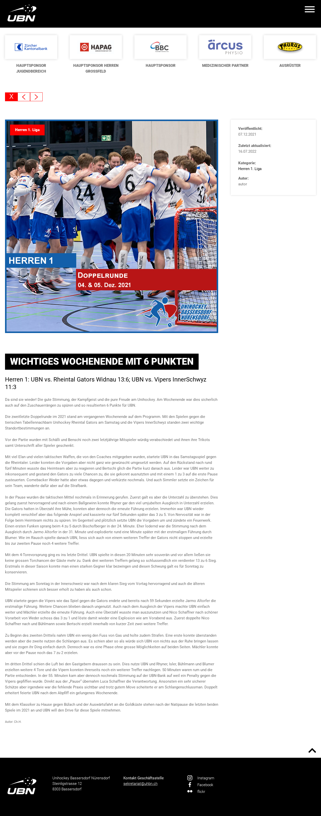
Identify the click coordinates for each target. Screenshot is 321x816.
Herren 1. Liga (250, 169)
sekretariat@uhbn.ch (140, 783)
